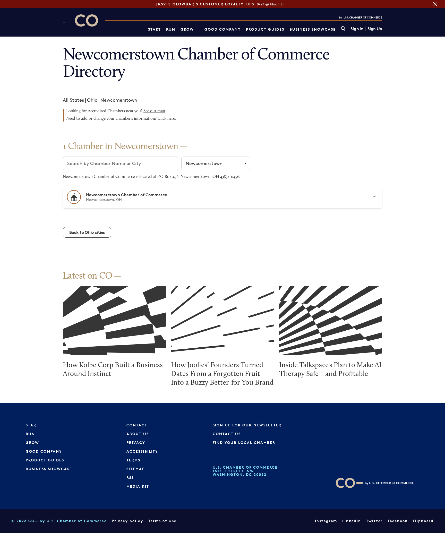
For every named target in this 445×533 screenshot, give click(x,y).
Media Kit (137, 486)
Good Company (222, 29)
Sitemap (135, 469)
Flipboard (423, 521)
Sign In (356, 29)
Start (154, 29)
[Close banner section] (435, 4)
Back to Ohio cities (87, 232)
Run (170, 29)
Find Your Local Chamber (244, 442)
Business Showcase (312, 29)
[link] (343, 28)
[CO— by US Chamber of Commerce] (86, 20)
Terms (133, 460)
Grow (187, 29)
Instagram (326, 521)
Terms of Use (162, 521)
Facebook (398, 521)
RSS (130, 477)
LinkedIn (351, 521)
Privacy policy (127, 521)
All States (73, 100)
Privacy (135, 442)
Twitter (374, 521)
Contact (136, 425)
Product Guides (265, 29)
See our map (154, 111)
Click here (166, 119)
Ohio (92, 100)
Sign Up (374, 29)
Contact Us (227, 434)
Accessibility (142, 451)
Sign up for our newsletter (247, 425)
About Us (137, 434)
